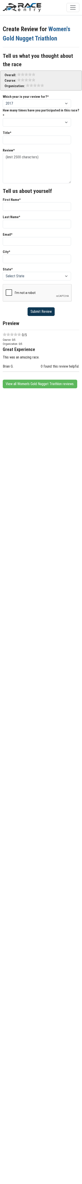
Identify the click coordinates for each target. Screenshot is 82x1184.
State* (8, 269)
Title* (7, 133)
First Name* (12, 200)
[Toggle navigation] (73, 7)
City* (6, 252)
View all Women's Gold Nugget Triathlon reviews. (40, 384)
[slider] (26, 74)
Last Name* (11, 217)
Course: (10, 80)
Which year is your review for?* (26, 97)
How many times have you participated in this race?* (41, 113)
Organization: (15, 86)
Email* (8, 234)
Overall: (10, 75)
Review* (9, 150)
